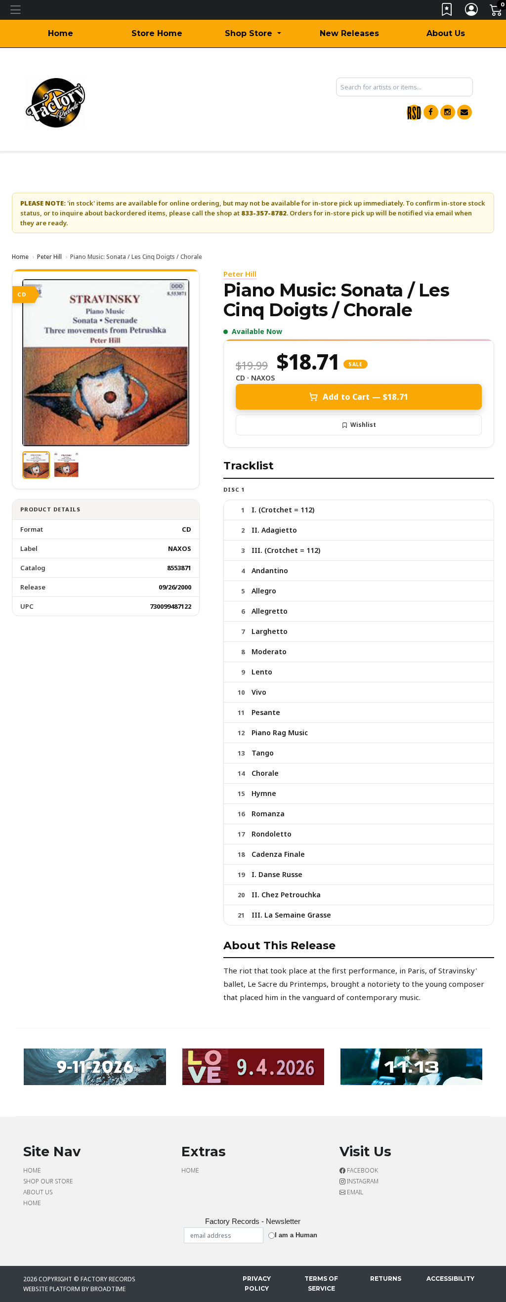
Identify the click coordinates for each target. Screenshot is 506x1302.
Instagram (362, 1181)
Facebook (361, 1170)
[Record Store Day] (414, 112)
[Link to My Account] (472, 11)
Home (60, 33)
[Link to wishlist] (447, 11)
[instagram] (447, 112)
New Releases (349, 33)
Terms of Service (321, 1283)
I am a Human (296, 1235)
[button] (253, 33)
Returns (385, 1278)
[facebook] (430, 112)
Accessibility (450, 1278)
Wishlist (363, 424)
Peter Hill (49, 256)
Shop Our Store (48, 1181)
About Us (445, 33)
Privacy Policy (257, 1283)
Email (354, 1192)
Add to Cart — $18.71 (365, 396)
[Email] (464, 112)
